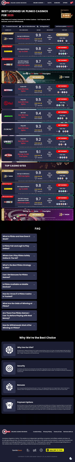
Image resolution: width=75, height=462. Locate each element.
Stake (23, 86)
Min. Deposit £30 (49, 141)
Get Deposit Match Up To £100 (23, 62)
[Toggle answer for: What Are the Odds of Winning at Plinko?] (34, 303)
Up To (23, 51)
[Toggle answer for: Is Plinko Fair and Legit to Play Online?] (34, 246)
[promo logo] (64, 77)
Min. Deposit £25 (49, 154)
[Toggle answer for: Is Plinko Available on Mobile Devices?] (34, 284)
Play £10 (23, 126)
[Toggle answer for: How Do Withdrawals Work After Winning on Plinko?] (34, 325)
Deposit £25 (23, 152)
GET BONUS (62, 35)
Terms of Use (58, 432)
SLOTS (49, 3)
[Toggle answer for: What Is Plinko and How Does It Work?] (34, 236)
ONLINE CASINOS (38, 3)
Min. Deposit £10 (49, 37)
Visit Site (62, 38)
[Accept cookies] (70, 458)
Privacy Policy (47, 432)
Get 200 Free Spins (23, 129)
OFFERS (65, 3)
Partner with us (68, 432)
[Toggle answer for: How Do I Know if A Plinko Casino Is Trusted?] (34, 294)
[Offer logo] (8, 39)
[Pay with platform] (58, 41)
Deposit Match (23, 49)
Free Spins (23, 39)
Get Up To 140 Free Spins (23, 155)
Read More (68, 43)
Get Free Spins (23, 90)
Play (23, 100)
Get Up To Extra (23, 36)
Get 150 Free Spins (23, 116)
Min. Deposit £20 (49, 50)
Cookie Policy (37, 432)
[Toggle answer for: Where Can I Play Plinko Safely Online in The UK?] (34, 256)
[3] (71, 3)
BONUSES (57, 3)
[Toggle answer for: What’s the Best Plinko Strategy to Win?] (34, 265)
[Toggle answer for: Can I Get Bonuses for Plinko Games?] (34, 275)
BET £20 (23, 113)
